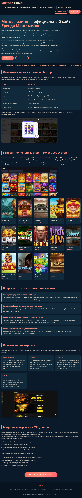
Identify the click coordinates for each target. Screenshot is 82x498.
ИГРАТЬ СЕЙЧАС (7, 58)
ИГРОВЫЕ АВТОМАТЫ (11, 7)
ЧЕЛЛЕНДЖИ (51, 7)
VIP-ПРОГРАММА (25, 7)
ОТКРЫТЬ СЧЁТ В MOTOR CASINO (41, 475)
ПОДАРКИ (43, 7)
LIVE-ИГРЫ (68, 7)
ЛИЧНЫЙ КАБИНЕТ (60, 12)
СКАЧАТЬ (60, 7)
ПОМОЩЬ (35, 7)
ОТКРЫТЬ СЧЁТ (74, 11)
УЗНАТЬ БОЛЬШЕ (22, 58)
